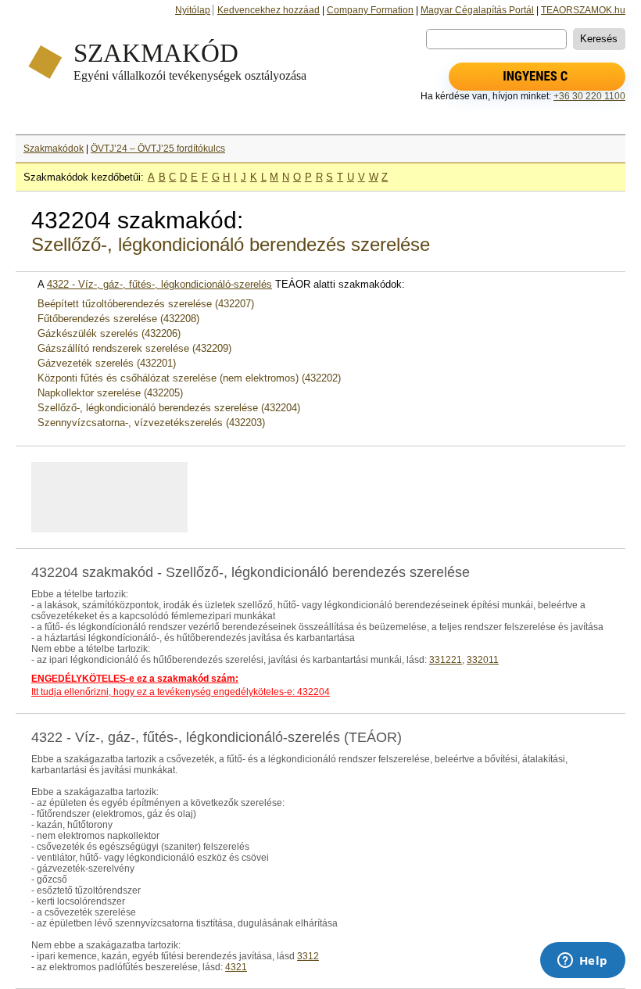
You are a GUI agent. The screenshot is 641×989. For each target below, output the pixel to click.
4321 (236, 967)
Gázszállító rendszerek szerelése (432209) (134, 348)
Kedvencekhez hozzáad (268, 10)
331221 (445, 659)
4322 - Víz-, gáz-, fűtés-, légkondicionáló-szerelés (159, 284)
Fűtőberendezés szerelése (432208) (118, 318)
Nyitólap (192, 10)
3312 (308, 956)
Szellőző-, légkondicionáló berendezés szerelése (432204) (169, 408)
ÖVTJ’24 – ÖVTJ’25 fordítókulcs (158, 148)
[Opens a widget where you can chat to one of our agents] (582, 961)
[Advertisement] (226, 497)
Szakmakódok (53, 148)
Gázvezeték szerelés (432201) (107, 363)
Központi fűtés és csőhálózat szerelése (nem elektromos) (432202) (189, 378)
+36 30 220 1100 (589, 96)
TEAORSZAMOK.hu (583, 10)
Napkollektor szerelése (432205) (110, 393)
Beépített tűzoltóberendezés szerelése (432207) (146, 304)
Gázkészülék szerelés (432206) (109, 333)
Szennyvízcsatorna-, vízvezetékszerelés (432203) (151, 422)
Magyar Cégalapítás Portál (477, 10)
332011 (483, 659)
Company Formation (370, 10)
